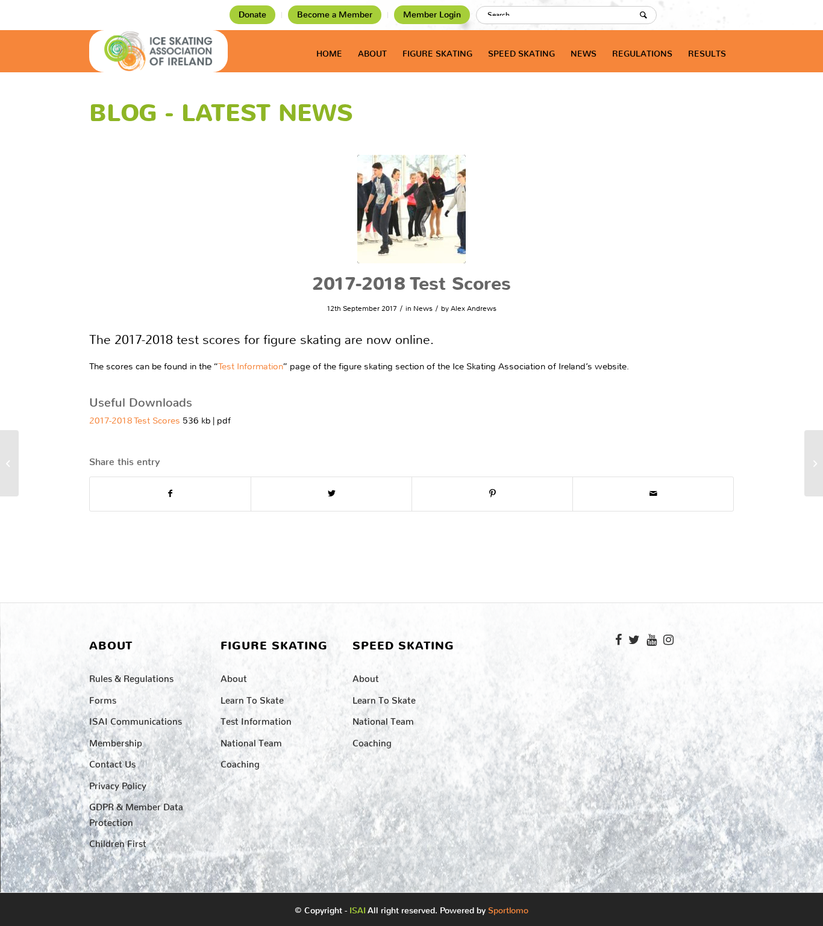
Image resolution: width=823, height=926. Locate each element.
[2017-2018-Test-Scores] (411, 209)
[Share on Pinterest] (492, 493)
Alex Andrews (473, 308)
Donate (252, 14)
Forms (102, 698)
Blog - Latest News (221, 113)
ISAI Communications (135, 719)
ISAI (357, 910)
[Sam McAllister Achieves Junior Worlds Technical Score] (9, 463)
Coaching (240, 762)
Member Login (432, 14)
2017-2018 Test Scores (134, 421)
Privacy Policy (117, 783)
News (423, 308)
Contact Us (112, 762)
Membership (115, 740)
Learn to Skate (252, 698)
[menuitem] (253, 15)
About (234, 676)
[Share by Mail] (653, 493)
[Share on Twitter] (331, 493)
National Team (251, 740)
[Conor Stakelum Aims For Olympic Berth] (813, 463)
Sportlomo (508, 908)
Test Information (250, 366)
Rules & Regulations (131, 676)
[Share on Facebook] (170, 493)
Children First (117, 841)
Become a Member (334, 14)
